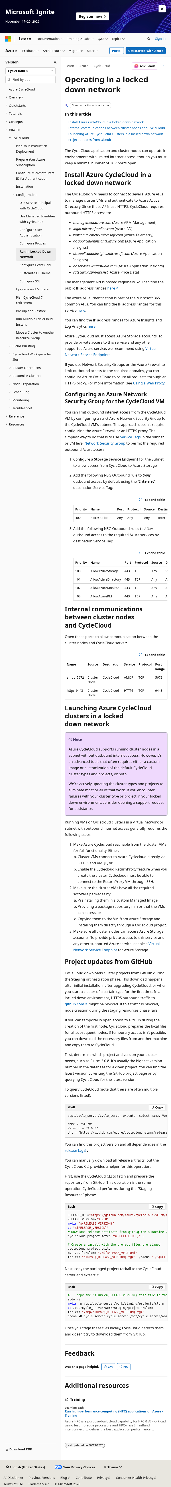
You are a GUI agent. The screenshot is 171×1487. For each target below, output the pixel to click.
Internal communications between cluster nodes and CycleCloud (116, 128)
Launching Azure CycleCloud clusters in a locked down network (115, 134)
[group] (120, 513)
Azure (83, 66)
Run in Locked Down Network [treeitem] (35, 254)
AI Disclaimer (13, 1477)
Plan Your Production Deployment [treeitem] (31, 149)
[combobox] (30, 71)
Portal (116, 51)
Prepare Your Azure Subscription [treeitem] (30, 162)
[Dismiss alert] (162, 8)
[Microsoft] (8, 39)
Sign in (160, 38)
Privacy (102, 1477)
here (111, 288)
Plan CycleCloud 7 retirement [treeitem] (29, 300)
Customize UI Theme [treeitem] (35, 273)
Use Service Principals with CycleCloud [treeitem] (36, 205)
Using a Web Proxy (148, 383)
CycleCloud (102, 66)
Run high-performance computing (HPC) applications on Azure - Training (114, 1413)
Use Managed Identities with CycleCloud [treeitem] (37, 219)
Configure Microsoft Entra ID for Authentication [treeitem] (35, 176)
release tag (74, 1150)
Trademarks (37, 1484)
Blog (63, 1477)
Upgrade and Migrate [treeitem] (32, 289)
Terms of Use (13, 1484)
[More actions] (163, 66)
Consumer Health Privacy (134, 1477)
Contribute (84, 1477)
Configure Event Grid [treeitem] (35, 265)
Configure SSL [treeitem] (30, 281)
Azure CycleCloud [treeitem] (22, 89)
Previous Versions (42, 1477)
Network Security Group (104, 443)
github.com (74, 1004)
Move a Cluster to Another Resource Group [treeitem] (35, 335)
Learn (70, 66)
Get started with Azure (145, 51)
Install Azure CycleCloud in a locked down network (106, 122)
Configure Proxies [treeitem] (33, 243)
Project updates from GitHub (89, 140)
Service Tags (130, 437)
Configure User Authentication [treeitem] (31, 232)
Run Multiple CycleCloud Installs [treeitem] (34, 322)
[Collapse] (55, 62)
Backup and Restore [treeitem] (31, 311)
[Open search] (149, 39)
